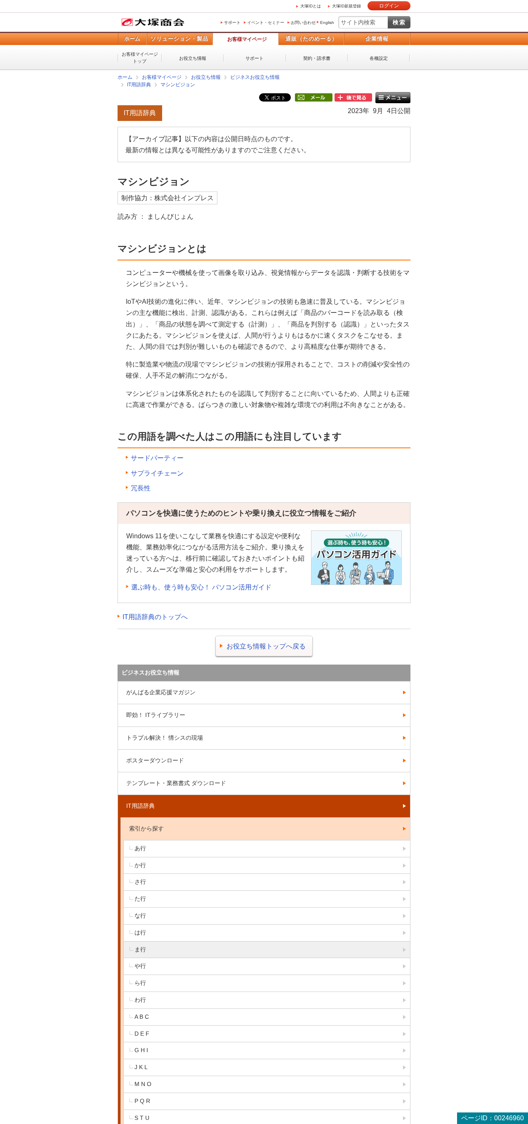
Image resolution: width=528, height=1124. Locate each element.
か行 (140, 865)
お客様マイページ (247, 39)
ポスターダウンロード (155, 760)
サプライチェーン (157, 473)
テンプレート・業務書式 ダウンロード (176, 783)
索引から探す (146, 828)
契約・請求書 (316, 58)
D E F (141, 1033)
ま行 (140, 949)
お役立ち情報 (192, 58)
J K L (141, 1067)
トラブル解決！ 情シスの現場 (164, 737)
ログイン (389, 6)
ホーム (132, 38)
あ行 (140, 848)
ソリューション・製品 (179, 38)
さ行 (140, 881)
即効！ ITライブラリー (155, 715)
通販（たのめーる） (311, 38)
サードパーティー (157, 457)
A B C (141, 1016)
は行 (140, 932)
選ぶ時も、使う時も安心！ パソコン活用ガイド (201, 587)
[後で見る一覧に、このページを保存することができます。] (353, 97)
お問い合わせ (303, 22)
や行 (140, 966)
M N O (142, 1084)
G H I (141, 1050)
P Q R (142, 1101)
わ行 (140, 999)
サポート (232, 22)
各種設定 (379, 58)
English (327, 22)
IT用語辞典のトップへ (155, 616)
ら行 (140, 983)
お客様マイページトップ (140, 58)
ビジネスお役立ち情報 (255, 77)
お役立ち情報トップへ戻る (266, 646)
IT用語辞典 (139, 85)
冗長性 (141, 488)
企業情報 (377, 38)
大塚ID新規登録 (346, 6)
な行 (140, 915)
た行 (140, 898)
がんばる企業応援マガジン (161, 692)
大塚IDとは (310, 6)
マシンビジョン (177, 85)
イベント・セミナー (265, 22)
